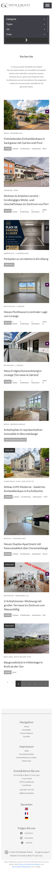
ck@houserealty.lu (26, 793)
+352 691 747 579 (26, 790)
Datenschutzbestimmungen (29, 864)
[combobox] (25, 19)
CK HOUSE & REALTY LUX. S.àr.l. (26, 775)
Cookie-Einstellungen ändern (21, 852)
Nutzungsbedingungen (21, 867)
